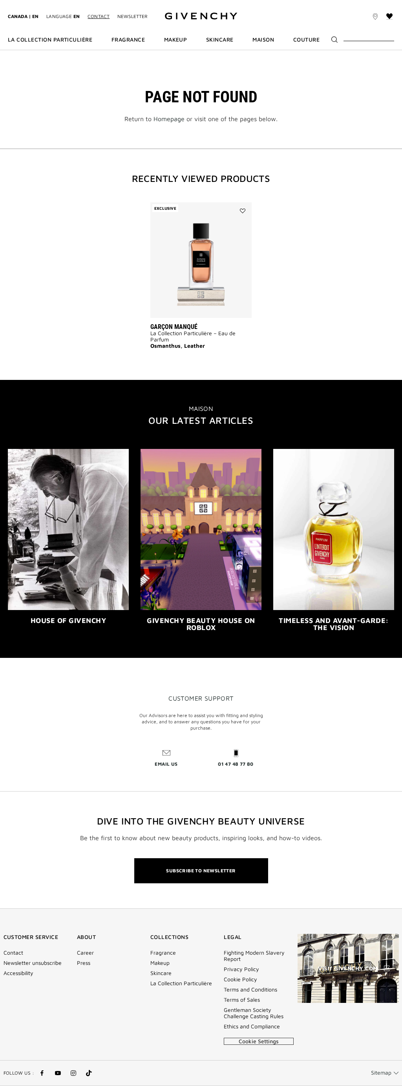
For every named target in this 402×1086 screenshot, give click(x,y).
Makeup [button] (175, 39)
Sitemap (381, 1072)
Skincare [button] (220, 39)
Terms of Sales (242, 1000)
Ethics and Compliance (252, 1026)
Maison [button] (263, 39)
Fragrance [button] (128, 39)
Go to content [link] (59, 4)
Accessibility (18, 973)
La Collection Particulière (181, 983)
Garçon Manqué (173, 327)
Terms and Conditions (250, 989)
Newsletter (132, 16)
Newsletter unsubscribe (33, 963)
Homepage (169, 118)
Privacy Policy (241, 969)
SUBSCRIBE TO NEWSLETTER (201, 871)
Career (85, 953)
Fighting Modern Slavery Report (254, 956)
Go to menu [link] (22, 4)
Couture (306, 39)
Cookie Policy (240, 979)
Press (83, 963)
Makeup (160, 963)
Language (63, 16)
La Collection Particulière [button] (50, 39)
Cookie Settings (259, 1041)
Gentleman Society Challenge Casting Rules (253, 1013)
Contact (99, 16)
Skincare (161, 973)
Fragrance (163, 953)
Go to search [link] (99, 4)
